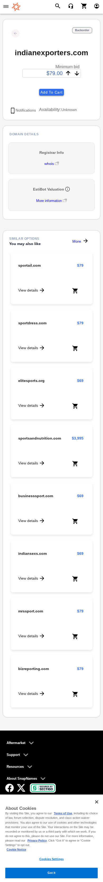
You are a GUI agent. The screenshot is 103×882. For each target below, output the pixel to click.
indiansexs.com (32, 553)
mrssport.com (30, 611)
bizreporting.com (33, 669)
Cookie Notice (16, 849)
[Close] (96, 802)
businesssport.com (35, 496)
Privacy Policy (37, 840)
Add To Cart (51, 92)
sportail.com (29, 265)
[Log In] (94, 5)
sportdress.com (32, 323)
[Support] (69, 5)
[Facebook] (9, 788)
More (76, 241)
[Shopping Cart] (82, 5)
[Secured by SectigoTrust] (43, 788)
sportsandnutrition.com (39, 438)
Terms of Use (63, 813)
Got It (52, 872)
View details (28, 290)
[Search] (58, 5)
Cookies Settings (51, 859)
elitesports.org (31, 380)
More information (49, 201)
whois (49, 163)
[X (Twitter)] (21, 788)
